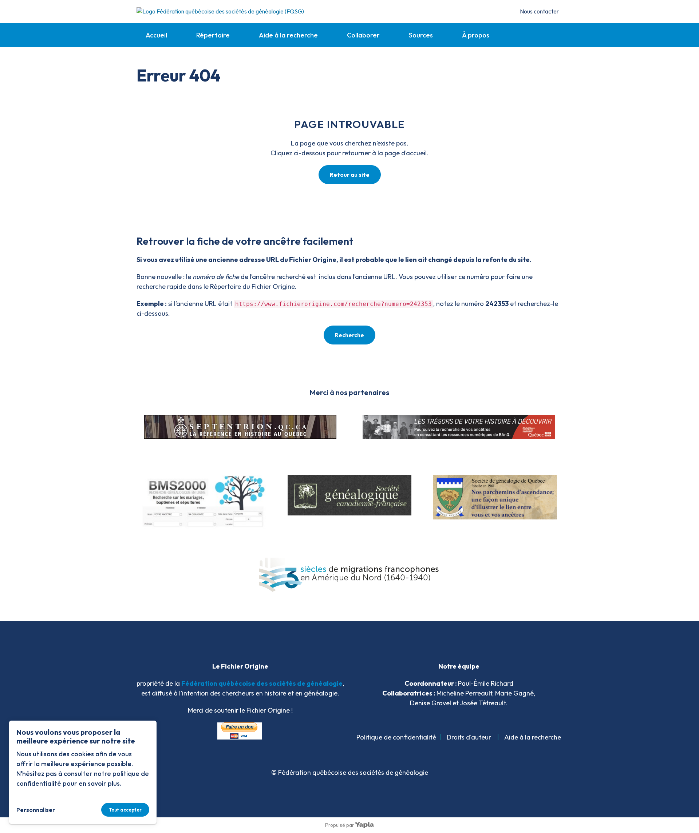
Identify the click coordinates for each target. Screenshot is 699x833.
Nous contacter (539, 11)
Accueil (156, 35)
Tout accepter (125, 810)
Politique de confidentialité (396, 737)
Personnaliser (35, 809)
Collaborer (363, 35)
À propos (475, 35)
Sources (421, 35)
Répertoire (213, 35)
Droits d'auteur (470, 737)
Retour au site (350, 174)
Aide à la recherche (288, 35)
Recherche (349, 335)
